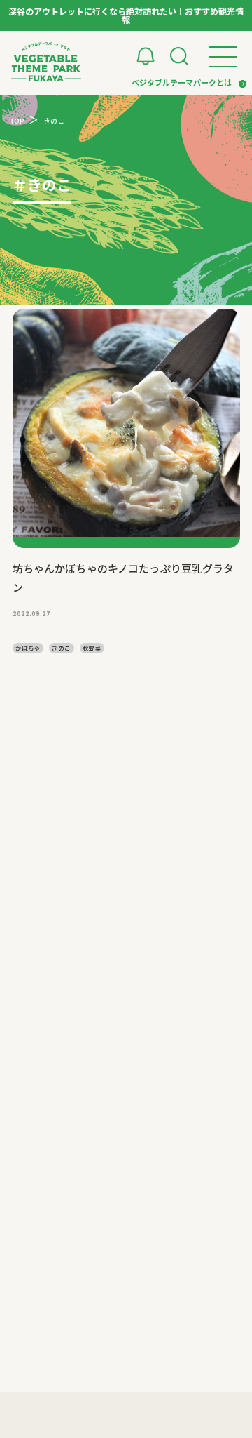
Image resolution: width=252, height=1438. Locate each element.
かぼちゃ (28, 647)
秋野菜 (92, 647)
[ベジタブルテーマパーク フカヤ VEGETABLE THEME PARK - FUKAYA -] (46, 61)
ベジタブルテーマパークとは (182, 82)
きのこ (61, 647)
